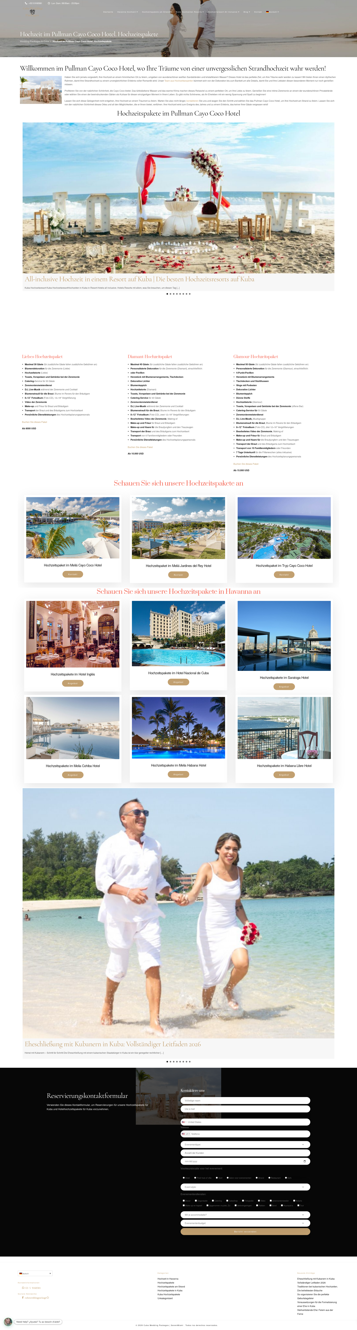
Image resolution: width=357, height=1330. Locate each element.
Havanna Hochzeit (126, 12)
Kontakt (258, 12)
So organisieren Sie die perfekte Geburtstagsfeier (88, 1035)
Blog (246, 12)
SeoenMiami (177, 1324)
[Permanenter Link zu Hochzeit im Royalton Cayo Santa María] (178, 227)
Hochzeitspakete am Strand (156, 12)
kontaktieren (192, 100)
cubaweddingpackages (36, 1296)
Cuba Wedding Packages (156, 1324)
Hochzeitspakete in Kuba (170, 1289)
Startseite (108, 12)
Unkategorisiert (165, 1297)
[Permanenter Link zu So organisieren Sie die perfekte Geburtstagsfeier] (178, 913)
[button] (8, 1322)
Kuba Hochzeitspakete (169, 1293)
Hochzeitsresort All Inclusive (222, 12)
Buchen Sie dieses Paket (34, 429)
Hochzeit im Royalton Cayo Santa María (78, 337)
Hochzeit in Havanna (168, 1277)
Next (338, 235)
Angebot (73, 691)
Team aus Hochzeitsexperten (178, 80)
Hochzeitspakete (166, 1281)
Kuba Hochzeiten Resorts (189, 12)
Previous (18, 235)
